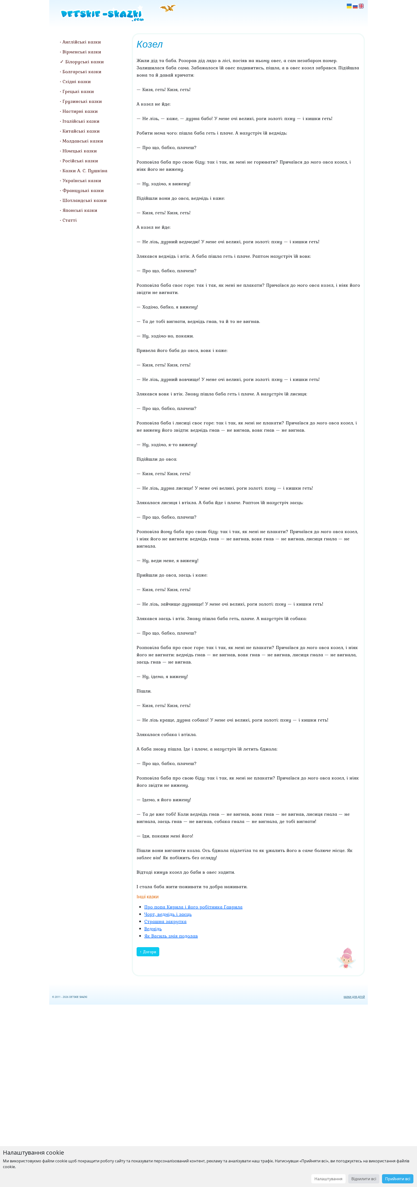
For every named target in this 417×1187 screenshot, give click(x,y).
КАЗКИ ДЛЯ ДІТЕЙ (354, 997)
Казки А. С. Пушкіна (85, 170)
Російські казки (80, 160)
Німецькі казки (80, 150)
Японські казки (80, 210)
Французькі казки (83, 190)
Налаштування (328, 1178)
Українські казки (82, 180)
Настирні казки (80, 111)
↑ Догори (148, 952)
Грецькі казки (78, 91)
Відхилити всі (363, 1178)
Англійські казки (82, 41)
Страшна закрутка (165, 921)
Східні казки (77, 81)
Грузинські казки (82, 101)
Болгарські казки (82, 71)
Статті (70, 220)
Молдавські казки (83, 140)
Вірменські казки (82, 51)
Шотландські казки (85, 200)
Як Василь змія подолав (171, 935)
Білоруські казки (84, 61)
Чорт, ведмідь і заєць (168, 914)
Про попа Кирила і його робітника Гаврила (193, 906)
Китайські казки (81, 131)
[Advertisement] (208, 1095)
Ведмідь (153, 928)
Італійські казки (81, 121)
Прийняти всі (397, 1178)
